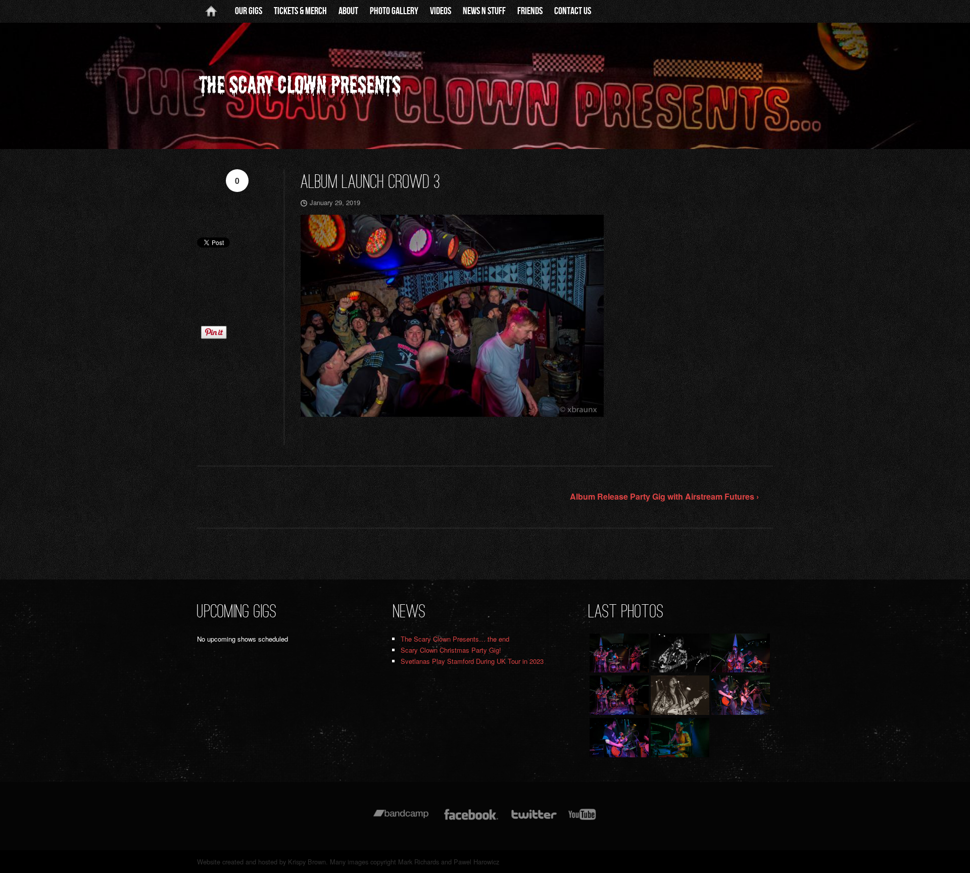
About (348, 11)
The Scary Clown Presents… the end (455, 639)
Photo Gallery (394, 11)
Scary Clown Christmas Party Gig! (451, 650)
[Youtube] (582, 819)
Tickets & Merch (300, 11)
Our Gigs (248, 11)
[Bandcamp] (400, 819)
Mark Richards (418, 861)
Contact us (572, 11)
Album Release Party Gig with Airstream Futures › (664, 496)
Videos (440, 11)
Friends (530, 11)
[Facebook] (471, 819)
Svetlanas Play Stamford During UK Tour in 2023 (472, 661)
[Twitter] (533, 819)
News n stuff (484, 11)
